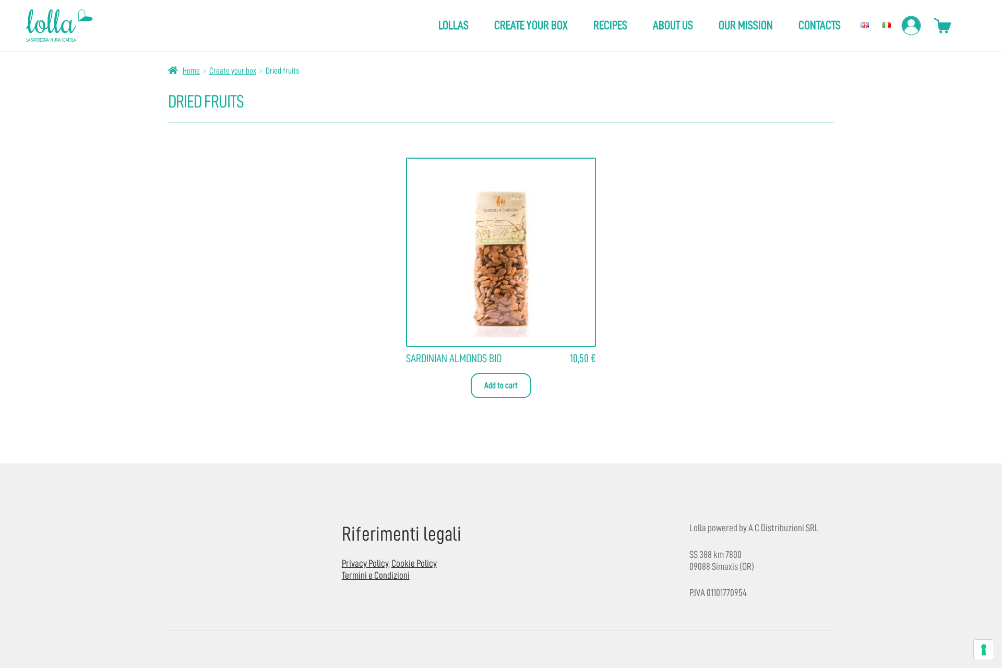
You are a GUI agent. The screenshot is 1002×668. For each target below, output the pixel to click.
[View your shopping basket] (942, 25)
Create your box (531, 25)
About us (673, 25)
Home (191, 70)
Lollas (453, 25)
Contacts (819, 25)
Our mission (746, 25)
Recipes (610, 25)
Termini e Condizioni (376, 575)
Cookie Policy (414, 563)
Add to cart (501, 385)
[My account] (912, 25)
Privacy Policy (365, 563)
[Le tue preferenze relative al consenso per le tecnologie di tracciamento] (984, 650)
